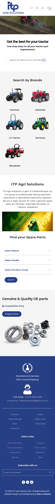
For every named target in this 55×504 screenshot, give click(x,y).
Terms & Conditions (15, 448)
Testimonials (40, 424)
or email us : (13, 400)
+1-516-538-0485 (33, 397)
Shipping (40, 443)
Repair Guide (40, 419)
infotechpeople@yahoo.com (33, 400)
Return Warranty (15, 443)
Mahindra (40, 110)
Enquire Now (11, 314)
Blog (40, 457)
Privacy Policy (14, 452)
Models (40, 414)
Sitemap (14, 457)
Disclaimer (40, 452)
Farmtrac (14, 110)
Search (11, 280)
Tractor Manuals (14, 419)
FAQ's (15, 424)
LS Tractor (14, 138)
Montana (40, 138)
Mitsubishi (14, 166)
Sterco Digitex (44, 494)
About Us (15, 414)
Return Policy (40, 448)
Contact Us (14, 428)
